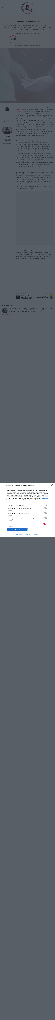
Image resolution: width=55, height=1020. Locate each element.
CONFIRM (17, 529)
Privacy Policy (36, 534)
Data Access (27, 534)
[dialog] (27, 510)
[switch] (45, 508)
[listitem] (27, 505)
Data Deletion (19, 534)
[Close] (52, 485)
